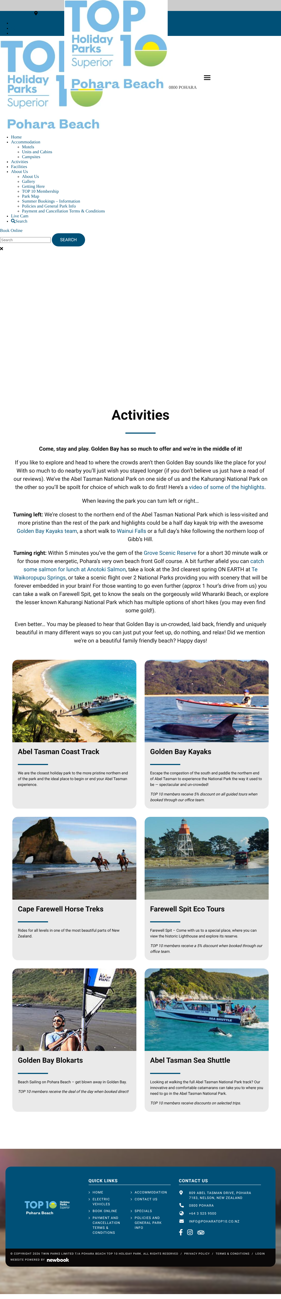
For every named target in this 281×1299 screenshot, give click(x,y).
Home (16, 137)
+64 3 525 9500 (203, 1213)
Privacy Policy (197, 1253)
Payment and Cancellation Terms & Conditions (63, 211)
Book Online (11, 230)
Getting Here (33, 186)
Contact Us (146, 1199)
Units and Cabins (37, 152)
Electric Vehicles (101, 1201)
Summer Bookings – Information (51, 201)
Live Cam (20, 216)
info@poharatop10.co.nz (214, 1221)
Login (260, 1253)
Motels (28, 147)
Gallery (28, 181)
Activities (19, 162)
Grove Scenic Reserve (170, 553)
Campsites (31, 157)
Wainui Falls (131, 531)
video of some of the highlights (226, 487)
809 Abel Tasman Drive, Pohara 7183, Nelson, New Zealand (220, 1195)
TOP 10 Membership (40, 191)
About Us (19, 171)
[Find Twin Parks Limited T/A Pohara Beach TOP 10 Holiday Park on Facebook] (12, 23)
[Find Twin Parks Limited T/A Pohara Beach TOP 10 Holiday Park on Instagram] (13, 28)
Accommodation (25, 142)
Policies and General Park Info (49, 206)
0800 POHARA (183, 87)
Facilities (19, 166)
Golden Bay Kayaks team (47, 531)
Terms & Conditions (233, 1253)
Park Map (30, 196)
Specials (143, 1211)
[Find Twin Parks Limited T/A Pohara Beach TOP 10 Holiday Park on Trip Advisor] (200, 1233)
